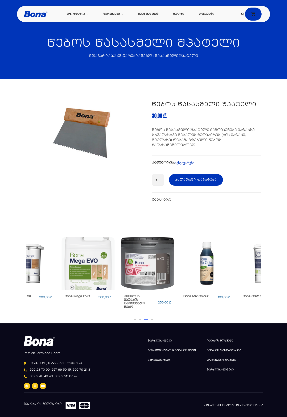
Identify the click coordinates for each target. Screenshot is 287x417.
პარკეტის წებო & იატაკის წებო (172, 350)
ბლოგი (178, 14)
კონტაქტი (206, 14)
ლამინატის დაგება (221, 360)
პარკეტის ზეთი (159, 360)
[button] (242, 14)
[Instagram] (35, 386)
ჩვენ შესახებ (148, 14)
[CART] (253, 14)
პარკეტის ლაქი (160, 341)
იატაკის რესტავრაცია (224, 350)
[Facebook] (27, 386)
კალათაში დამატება (196, 179)
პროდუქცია (76, 14)
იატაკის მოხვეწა (220, 341)
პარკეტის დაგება (220, 370)
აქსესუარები (124, 56)
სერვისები (111, 14)
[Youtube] (43, 386)
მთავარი (98, 56)
